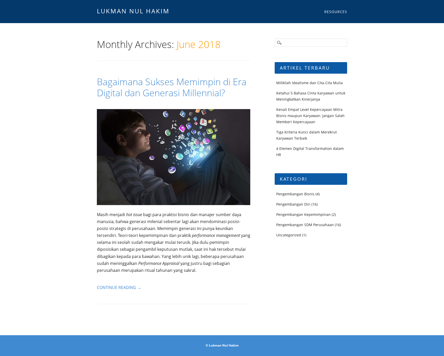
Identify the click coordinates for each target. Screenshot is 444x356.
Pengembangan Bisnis (295, 193)
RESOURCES (335, 11)
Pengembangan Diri (293, 204)
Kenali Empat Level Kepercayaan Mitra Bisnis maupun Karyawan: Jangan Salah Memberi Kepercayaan (310, 115)
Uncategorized (288, 235)
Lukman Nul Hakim (133, 11)
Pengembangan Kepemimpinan (303, 214)
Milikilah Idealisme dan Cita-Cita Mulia (309, 82)
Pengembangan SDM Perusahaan (305, 224)
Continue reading (119, 287)
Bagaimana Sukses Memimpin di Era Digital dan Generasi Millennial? (171, 87)
